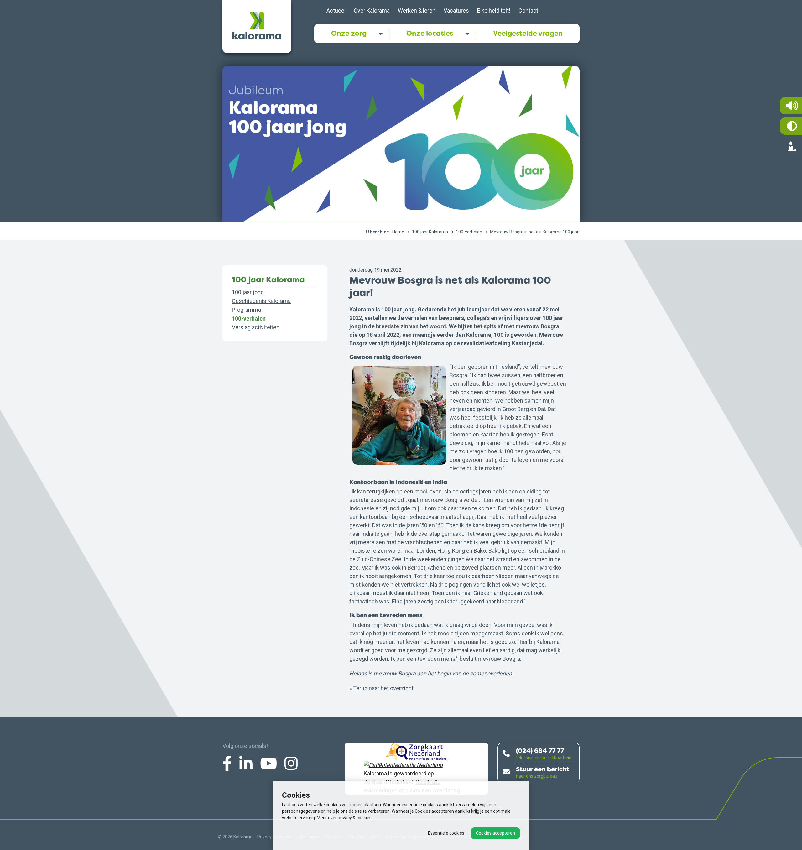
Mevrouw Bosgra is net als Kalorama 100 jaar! (535, 231)
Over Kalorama (372, 11)
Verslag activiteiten (255, 327)
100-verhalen (469, 231)
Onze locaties (429, 33)
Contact (528, 11)
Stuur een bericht (542, 769)
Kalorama (375, 773)
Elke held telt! (493, 11)
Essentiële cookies (446, 833)
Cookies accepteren (495, 833)
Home (398, 231)
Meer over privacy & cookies (344, 817)
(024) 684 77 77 (540, 751)
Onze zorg (349, 33)
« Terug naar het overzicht (381, 688)
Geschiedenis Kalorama (261, 301)
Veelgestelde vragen (528, 33)
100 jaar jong (248, 292)
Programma (246, 309)
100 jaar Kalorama (430, 231)
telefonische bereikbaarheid (543, 757)
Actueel (336, 11)
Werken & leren (416, 11)
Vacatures (456, 11)
